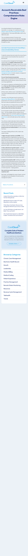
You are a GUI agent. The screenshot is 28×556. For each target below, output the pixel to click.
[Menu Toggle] (23, 2)
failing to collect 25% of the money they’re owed (12, 31)
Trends (6, 299)
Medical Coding (8, 275)
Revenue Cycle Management (13, 292)
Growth (6, 265)
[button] (24, 184)
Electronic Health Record (11, 262)
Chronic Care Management (12, 258)
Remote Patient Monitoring (12, 285)
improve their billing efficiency (8, 99)
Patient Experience (10, 278)
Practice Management (11, 282)
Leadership (7, 268)
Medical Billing (8, 272)
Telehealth (7, 295)
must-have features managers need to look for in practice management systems (13, 71)
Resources (7, 289)
